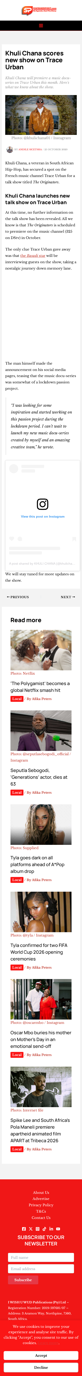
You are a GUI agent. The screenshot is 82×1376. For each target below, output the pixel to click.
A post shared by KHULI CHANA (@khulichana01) (45, 563)
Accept (41, 1355)
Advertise (41, 1199)
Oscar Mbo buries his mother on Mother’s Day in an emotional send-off (40, 1039)
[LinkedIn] (51, 1229)
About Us (41, 1192)
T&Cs (41, 1211)
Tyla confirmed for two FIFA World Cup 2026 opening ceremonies (38, 952)
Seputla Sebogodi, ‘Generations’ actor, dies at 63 (38, 777)
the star (32, 255)
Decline (41, 1367)
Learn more (48, 1343)
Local (17, 699)
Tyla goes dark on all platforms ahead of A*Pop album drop (37, 864)
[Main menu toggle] (41, 26)
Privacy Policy (41, 1205)
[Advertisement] (41, 317)
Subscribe (23, 1280)
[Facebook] (24, 1229)
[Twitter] (31, 1229)
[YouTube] (58, 1229)
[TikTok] (44, 1229)
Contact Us (41, 1218)
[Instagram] (38, 1229)
